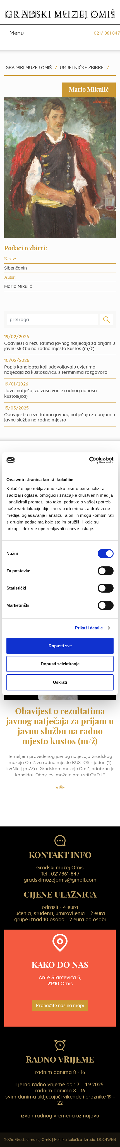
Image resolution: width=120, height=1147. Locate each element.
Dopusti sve (60, 645)
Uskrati (60, 682)
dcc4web (106, 1140)
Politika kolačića (68, 1140)
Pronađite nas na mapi (60, 1005)
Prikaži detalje (89, 627)
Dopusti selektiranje (60, 663)
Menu (16, 33)
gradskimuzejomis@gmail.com (60, 880)
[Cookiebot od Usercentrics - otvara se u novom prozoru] (89, 460)
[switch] (106, 570)
